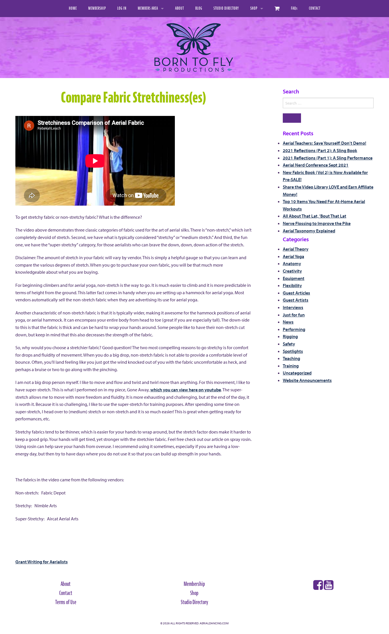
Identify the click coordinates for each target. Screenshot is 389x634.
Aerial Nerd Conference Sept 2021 (316, 165)
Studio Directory (226, 8)
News (288, 322)
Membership (97, 8)
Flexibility (292, 285)
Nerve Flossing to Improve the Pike (317, 223)
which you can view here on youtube (185, 389)
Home (73, 8)
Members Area (148, 8)
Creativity (292, 271)
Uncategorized (297, 373)
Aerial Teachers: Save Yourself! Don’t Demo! (324, 143)
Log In (121, 8)
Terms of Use (65, 602)
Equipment (293, 278)
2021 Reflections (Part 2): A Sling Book (320, 150)
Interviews (293, 307)
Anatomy (292, 263)
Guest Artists (295, 300)
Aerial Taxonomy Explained (309, 231)
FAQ (294, 8)
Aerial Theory (295, 249)
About (179, 8)
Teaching (291, 358)
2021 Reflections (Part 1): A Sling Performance (327, 158)
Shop (253, 8)
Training (291, 366)
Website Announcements (307, 380)
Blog (198, 8)
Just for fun (294, 315)
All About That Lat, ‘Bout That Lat (314, 216)
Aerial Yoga (293, 256)
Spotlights (293, 351)
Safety (289, 344)
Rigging (290, 336)
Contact (314, 8)
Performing (294, 329)
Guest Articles (296, 293)
